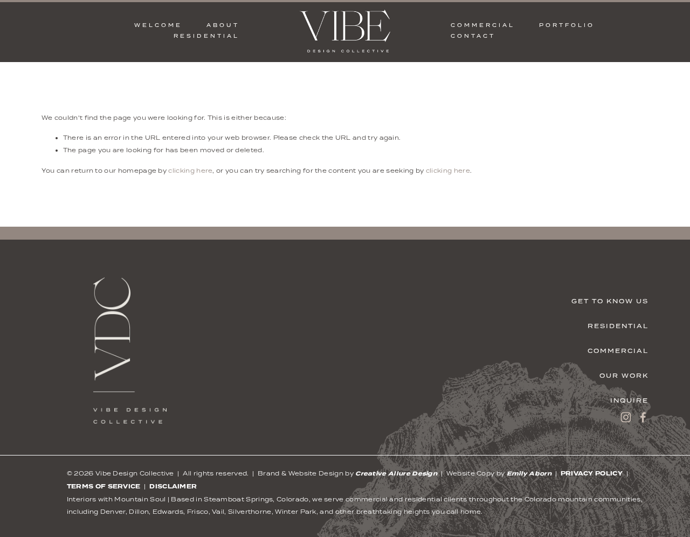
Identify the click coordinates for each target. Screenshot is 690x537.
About (222, 25)
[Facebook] (643, 417)
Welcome (158, 25)
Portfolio (567, 25)
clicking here (190, 170)
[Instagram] (625, 417)
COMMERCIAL (483, 25)
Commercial (618, 350)
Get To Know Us (609, 301)
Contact (473, 35)
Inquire (629, 400)
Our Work (623, 375)
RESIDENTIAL (207, 35)
